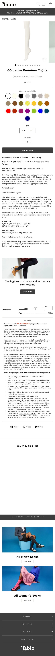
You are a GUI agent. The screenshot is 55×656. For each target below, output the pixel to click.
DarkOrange (46, 103)
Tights (13, 18)
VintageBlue (46, 111)
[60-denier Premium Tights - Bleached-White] (4, 473)
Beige (46, 96)
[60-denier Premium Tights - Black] (10, 473)
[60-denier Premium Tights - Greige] (19, 473)
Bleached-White (8, 96)
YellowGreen (34, 111)
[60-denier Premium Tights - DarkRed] (13, 478)
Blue (40, 111)
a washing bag (19, 215)
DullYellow (40, 103)
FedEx (10, 390)
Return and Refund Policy (27, 413)
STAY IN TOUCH (27, 639)
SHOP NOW (27, 561)
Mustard (34, 103)
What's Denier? (8, 188)
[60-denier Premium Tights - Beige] (4, 475)
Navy (27, 118)
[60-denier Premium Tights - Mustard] (19, 475)
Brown (14, 103)
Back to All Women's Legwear (29, 517)
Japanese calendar (14, 378)
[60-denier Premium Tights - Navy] (13, 481)
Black (21, 96)
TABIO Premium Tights (11, 193)
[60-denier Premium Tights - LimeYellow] (16, 475)
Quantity (27, 138)
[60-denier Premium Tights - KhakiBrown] (13, 475)
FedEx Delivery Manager (13, 351)
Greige (40, 96)
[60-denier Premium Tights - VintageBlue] (10, 481)
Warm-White (14, 96)
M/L (32, 130)
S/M (23, 130)
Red (8, 111)
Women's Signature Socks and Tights (17, 237)
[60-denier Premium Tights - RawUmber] (7, 475)
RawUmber (8, 103)
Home (5, 18)
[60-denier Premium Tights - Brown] (10, 475)
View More (27, 292)
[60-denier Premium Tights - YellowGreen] (4, 481)
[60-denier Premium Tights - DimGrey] (16, 473)
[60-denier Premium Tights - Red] (10, 478)
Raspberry (21, 111)
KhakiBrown (21, 103)
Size (27, 126)
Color (27, 91)
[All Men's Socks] (27, 539)
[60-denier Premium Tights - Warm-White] (7, 473)
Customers (27, 631)
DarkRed (14, 111)
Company (27, 616)
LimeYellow (27, 103)
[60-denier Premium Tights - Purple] (19, 478)
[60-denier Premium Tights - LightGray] (13, 473)
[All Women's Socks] (27, 578)
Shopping (27, 624)
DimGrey (34, 96)
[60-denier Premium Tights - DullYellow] (4, 478)
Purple (27, 111)
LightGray (27, 96)
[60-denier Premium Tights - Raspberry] (16, 478)
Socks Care (43, 212)
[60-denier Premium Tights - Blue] (7, 481)
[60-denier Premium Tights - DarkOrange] (7, 478)
